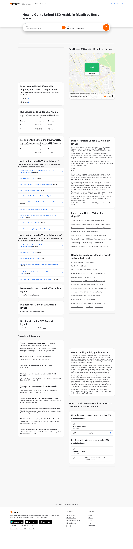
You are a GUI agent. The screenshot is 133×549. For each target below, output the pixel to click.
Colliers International (77, 228)
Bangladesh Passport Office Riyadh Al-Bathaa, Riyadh (88, 281)
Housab (108, 239)
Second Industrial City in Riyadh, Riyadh (83, 277)
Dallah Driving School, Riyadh (97, 303)
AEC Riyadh (89, 239)
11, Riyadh (89, 273)
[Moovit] (15, 4)
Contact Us (32, 529)
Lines (90, 515)
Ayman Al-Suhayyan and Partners (92, 243)
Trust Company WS (77, 220)
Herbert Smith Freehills (78, 224)
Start (27, 26)
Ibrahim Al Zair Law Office (79, 246)
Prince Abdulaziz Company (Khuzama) (98, 228)
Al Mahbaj (90, 224)
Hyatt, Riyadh (89, 307)
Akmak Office (93, 246)
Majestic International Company (96, 235)
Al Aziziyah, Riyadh (77, 307)
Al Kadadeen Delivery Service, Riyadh (82, 262)
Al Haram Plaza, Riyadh (99, 288)
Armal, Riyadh (97, 292)
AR (68, 526)
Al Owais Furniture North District (95, 220)
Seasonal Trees (99, 239)
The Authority (75, 243)
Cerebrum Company (77, 239)
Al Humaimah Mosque (78, 231)
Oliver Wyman (104, 246)
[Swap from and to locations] (64, 27)
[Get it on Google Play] (17, 522)
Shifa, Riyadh (99, 307)
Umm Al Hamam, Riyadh (78, 303)
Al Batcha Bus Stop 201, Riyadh (81, 292)
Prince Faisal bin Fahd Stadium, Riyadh (83, 299)
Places (91, 518)
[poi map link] (92, 76)
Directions (92, 526)
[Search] (106, 27)
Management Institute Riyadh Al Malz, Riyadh (85, 295)
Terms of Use (14, 529)
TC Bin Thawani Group (102, 224)
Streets (91, 520)
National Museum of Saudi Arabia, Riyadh (84, 269)
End (68, 26)
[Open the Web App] (45, 522)
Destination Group (92, 231)
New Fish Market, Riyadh (79, 266)
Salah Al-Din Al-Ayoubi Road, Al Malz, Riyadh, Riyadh (87, 284)
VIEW (42, 295)
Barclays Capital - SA (77, 235)
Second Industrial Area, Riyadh (80, 288)
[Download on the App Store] (31, 522)
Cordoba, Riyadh (100, 273)
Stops (90, 523)
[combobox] (43, 28)
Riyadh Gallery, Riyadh (78, 273)
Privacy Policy (23, 529)
